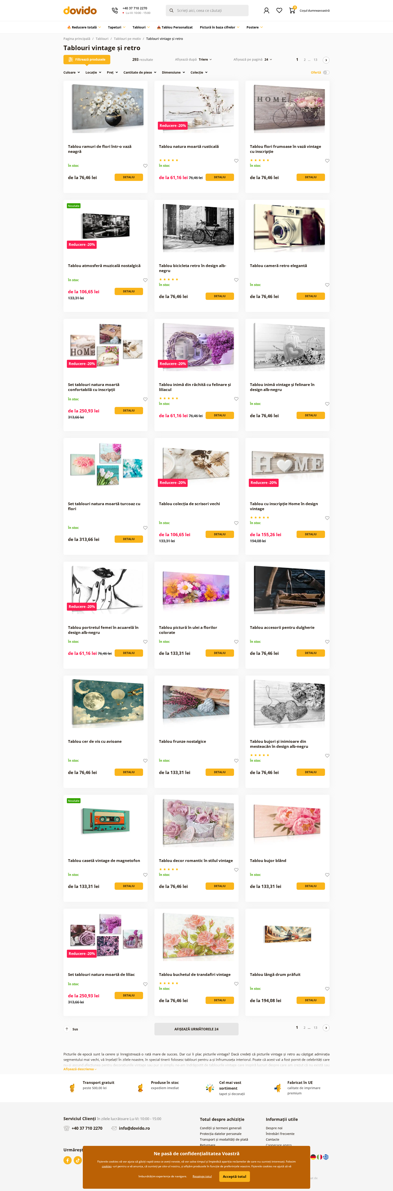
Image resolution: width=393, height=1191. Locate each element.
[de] (313, 1157)
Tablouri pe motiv (127, 38)
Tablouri (102, 38)
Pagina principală (76, 38)
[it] (320, 1157)
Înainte (326, 60)
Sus (75, 1029)
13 (315, 59)
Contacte (272, 1139)
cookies (107, 1166)
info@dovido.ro (134, 1128)
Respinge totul (202, 1176)
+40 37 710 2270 (86, 1128)
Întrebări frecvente (280, 1134)
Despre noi (274, 1128)
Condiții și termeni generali (221, 1128)
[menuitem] (83, 27)
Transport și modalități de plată (224, 1139)
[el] (326, 1157)
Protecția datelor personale (221, 1134)
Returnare (207, 1145)
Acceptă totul (234, 1176)
